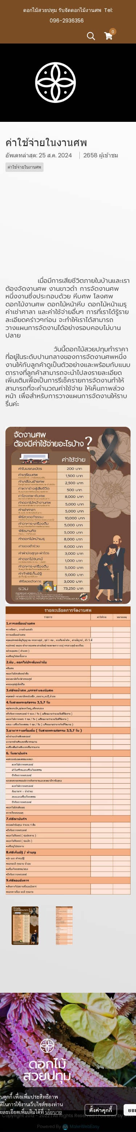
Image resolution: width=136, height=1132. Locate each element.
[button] (91, 36)
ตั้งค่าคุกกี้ (100, 1110)
